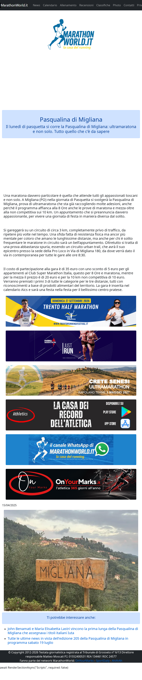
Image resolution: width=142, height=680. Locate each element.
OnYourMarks (84, 661)
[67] (71, 380)
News (36, 5)
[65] (71, 449)
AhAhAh (117, 661)
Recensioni (86, 5)
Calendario (50, 5)
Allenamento (68, 5)
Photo (117, 5)
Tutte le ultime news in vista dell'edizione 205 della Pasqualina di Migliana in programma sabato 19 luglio (68, 640)
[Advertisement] (71, 82)
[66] (71, 311)
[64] (71, 414)
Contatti (129, 5)
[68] (71, 484)
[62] (71, 346)
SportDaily (103, 661)
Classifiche (103, 5)
